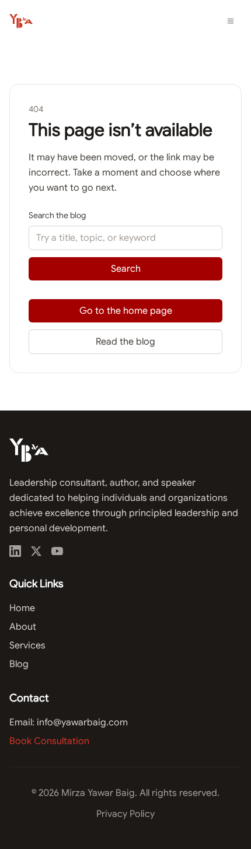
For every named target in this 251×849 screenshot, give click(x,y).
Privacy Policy (125, 814)
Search (126, 269)
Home (22, 608)
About (22, 627)
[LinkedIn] (15, 551)
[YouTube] (57, 551)
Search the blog (57, 215)
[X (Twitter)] (36, 551)
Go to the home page (125, 311)
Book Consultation (49, 741)
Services (27, 645)
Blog (19, 664)
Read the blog (125, 342)
